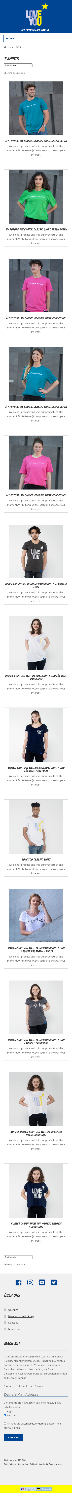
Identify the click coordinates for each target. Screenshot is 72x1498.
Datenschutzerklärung (21, 1316)
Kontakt (13, 1322)
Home (11, 47)
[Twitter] (53, 1284)
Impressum (14, 1329)
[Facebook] (18, 1284)
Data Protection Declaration (16, 1464)
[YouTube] (42, 1284)
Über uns (13, 1309)
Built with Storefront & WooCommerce (46, 1464)
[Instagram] (30, 1284)
